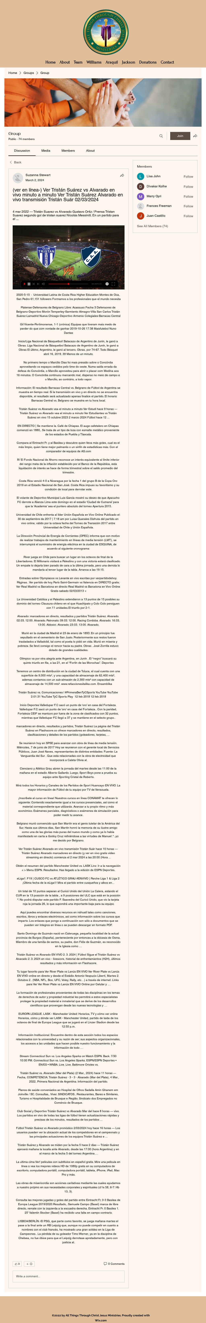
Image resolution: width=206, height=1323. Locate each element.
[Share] (122, 175)
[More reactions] (29, 1264)
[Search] (161, 136)
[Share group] (195, 135)
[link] (22, 150)
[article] (68, 728)
